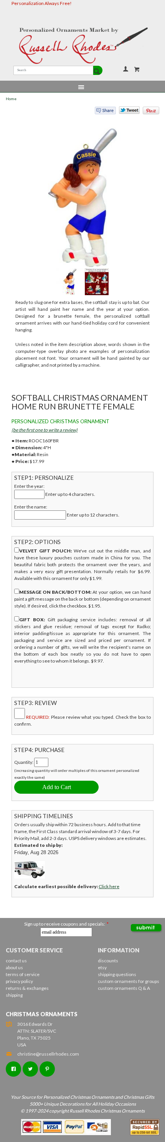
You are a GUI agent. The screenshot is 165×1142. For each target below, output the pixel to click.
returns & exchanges (27, 988)
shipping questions (117, 974)
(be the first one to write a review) (45, 430)
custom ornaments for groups (128, 981)
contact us (16, 960)
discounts (108, 960)
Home (11, 99)
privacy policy (19, 981)
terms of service (23, 974)
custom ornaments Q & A (124, 988)
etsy (102, 967)
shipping (14, 995)
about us (14, 967)
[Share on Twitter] (126, 112)
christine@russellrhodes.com (48, 1054)
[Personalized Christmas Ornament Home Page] (82, 46)
